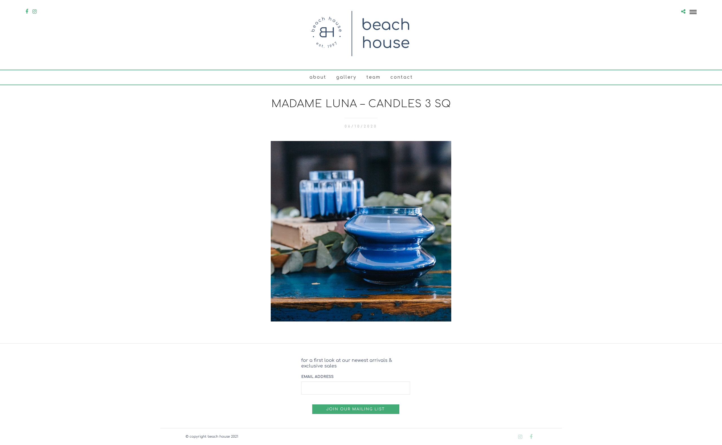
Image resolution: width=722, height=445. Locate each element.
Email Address (317, 377)
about (317, 77)
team (373, 77)
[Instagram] (34, 11)
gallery (346, 77)
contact (401, 77)
